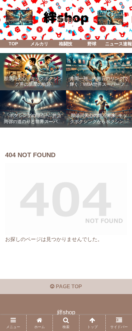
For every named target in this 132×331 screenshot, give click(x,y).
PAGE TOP (68, 286)
